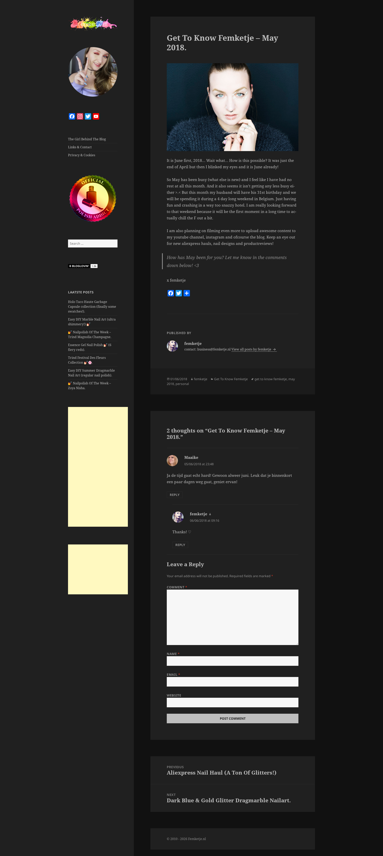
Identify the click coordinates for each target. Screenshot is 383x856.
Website (174, 695)
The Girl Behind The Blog (87, 139)
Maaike (191, 457)
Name (173, 654)
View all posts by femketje (251, 349)
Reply (175, 495)
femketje (200, 379)
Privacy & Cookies (81, 155)
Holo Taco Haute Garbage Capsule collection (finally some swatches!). (92, 307)
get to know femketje (271, 379)
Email (173, 674)
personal (182, 384)
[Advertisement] (98, 467)
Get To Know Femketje (231, 379)
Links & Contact (80, 147)
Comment (177, 587)
